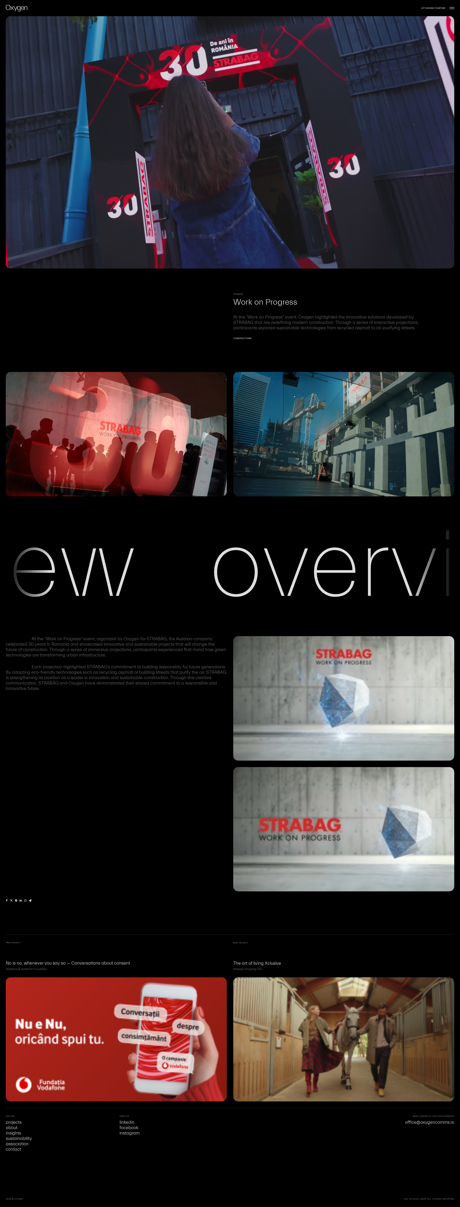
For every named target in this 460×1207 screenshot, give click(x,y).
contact (13, 1149)
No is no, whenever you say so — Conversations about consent (68, 963)
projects (14, 1122)
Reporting (448, 1199)
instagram (129, 1133)
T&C (406, 1199)
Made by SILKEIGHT (33, 1199)
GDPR (423, 1199)
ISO (429, 1199)
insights (13, 1133)
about (11, 1127)
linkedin (126, 1122)
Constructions (242, 338)
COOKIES (436, 1199)
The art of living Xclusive (257, 963)
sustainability (19, 1138)
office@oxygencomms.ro (429, 1122)
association (17, 1143)
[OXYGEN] (16, 8)
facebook (128, 1127)
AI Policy (414, 1199)
